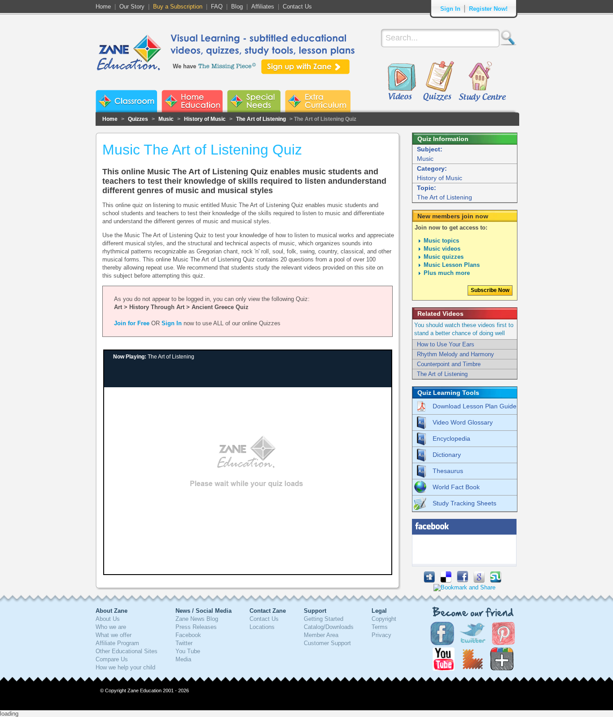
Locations (262, 627)
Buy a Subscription (177, 6)
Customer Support (327, 643)
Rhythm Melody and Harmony (455, 354)
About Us (108, 618)
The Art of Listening (261, 119)
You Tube (187, 651)
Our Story (131, 6)
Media (183, 659)
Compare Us (112, 659)
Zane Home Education (192, 101)
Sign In (450, 8)
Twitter (184, 643)
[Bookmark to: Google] (479, 580)
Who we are (111, 627)
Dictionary (447, 454)
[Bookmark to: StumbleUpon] (495, 580)
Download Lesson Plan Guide (475, 406)
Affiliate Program (117, 643)
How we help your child (125, 667)
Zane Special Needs (253, 101)
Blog (237, 6)
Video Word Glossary (463, 422)
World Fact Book (456, 487)
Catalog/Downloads (329, 627)
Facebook (188, 635)
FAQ (217, 6)
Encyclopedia (451, 438)
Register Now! (488, 8)
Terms (380, 627)
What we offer (113, 635)
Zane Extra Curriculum (317, 101)
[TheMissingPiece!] (227, 65)
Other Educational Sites (127, 651)
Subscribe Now (490, 290)
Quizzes (438, 81)
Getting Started (323, 618)
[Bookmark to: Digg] (429, 580)
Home (103, 6)
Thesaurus (448, 470)
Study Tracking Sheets (464, 503)
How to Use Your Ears (445, 344)
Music (166, 119)
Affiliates (262, 6)
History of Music (205, 119)
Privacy (381, 635)
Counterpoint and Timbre (449, 364)
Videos (401, 81)
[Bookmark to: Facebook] (462, 580)
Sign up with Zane (305, 66)
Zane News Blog (196, 618)
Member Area (321, 635)
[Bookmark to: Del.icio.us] (445, 580)
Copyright (384, 618)
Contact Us (297, 6)
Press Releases (196, 627)
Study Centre (482, 81)
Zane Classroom (126, 101)
